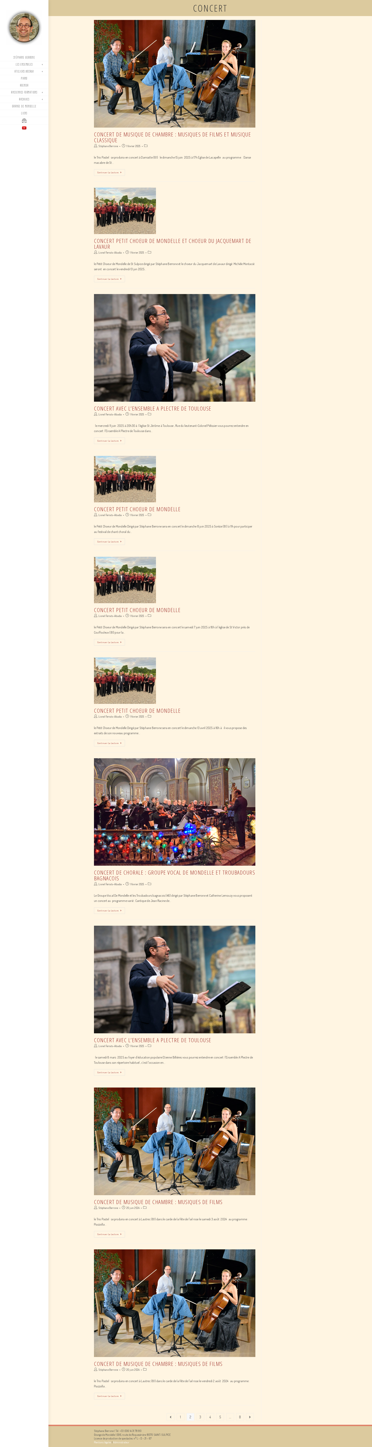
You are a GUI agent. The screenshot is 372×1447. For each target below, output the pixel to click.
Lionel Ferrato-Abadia (110, 252)
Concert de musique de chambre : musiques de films (158, 1202)
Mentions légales (102, 1442)
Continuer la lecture (108, 172)
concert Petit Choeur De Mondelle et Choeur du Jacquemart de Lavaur (172, 243)
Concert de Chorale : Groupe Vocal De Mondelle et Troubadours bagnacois (174, 875)
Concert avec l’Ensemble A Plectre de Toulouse (152, 408)
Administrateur (121, 1442)
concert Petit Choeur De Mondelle (137, 509)
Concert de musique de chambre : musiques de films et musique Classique (172, 137)
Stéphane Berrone (108, 146)
